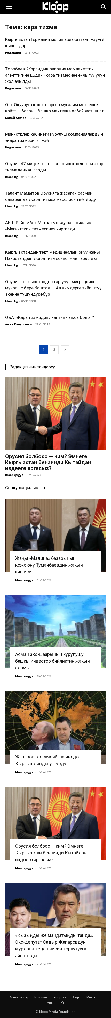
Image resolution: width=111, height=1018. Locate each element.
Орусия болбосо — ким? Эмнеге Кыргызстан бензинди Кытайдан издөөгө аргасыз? (48, 462)
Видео (77, 997)
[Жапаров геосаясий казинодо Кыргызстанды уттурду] (55, 727)
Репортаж (59, 997)
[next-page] (65, 349)
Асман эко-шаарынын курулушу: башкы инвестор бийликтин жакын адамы (52, 660)
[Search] (104, 7)
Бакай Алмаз (15, 118)
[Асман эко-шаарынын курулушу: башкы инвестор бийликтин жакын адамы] (55, 631)
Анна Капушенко (18, 324)
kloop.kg (11, 177)
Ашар (51, 1002)
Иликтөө (40, 997)
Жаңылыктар (19, 997)
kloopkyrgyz (14, 475)
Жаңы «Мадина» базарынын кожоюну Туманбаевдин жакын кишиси (49, 564)
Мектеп (91, 997)
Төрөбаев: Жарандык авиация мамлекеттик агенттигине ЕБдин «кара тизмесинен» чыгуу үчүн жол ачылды (55, 75)
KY (62, 1002)
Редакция (13, 52)
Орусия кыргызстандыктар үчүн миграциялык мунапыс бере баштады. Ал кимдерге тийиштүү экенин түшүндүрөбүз (53, 288)
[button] (9, 7)
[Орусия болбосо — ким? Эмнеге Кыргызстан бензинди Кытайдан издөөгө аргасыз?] (55, 413)
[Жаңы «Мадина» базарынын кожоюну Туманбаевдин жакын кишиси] (55, 535)
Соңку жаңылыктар (25, 487)
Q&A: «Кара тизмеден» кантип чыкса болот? (49, 317)
